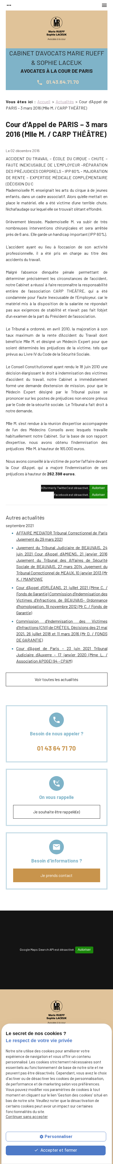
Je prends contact (56, 875)
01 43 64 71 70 (56, 748)
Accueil (43, 101)
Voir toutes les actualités (56, 679)
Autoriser (98, 488)
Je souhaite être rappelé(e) (56, 811)
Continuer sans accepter (27, 1117)
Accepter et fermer (58, 1150)
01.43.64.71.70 (58, 82)
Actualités (65, 101)
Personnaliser (59, 1136)
